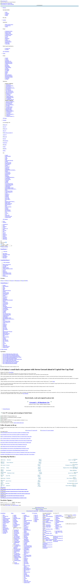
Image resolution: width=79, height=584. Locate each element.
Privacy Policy (8, 505)
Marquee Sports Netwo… (27, 566)
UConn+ (6, 213)
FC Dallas (8, 105)
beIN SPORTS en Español (8, 299)
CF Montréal (8, 98)
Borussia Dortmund (8, 75)
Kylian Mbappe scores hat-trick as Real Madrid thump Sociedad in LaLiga (13, 497)
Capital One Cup (6, 373)
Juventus (6, 68)
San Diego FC (9, 112)
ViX (6, 214)
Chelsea (6, 59)
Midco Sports (7, 202)
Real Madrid (7, 66)
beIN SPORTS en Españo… (10, 169)
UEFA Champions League (8, 268)
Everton (6, 64)
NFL (59, 532)
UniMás (6, 181)
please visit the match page (19, 422)
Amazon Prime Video (9, 184)
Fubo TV (36, 516)
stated (54, 381)
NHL (61, 532)
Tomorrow (7, 13)
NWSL (6, 26)
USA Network (8, 173)
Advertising (57, 518)
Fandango (7, 195)
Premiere (6, 208)
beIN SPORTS (8, 156)
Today (6, 12)
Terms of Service (15, 505)
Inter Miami (16, 531)
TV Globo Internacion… (26, 539)
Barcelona (7, 65)
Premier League (8, 35)
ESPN (6, 158)
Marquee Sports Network (7, 331)
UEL (4, 225)
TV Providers (34, 513)
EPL (4, 231)
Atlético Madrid (8, 67)
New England (16, 533)
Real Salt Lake (8, 108)
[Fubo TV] (2, 280)
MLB (56, 533)
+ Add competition (6, 262)
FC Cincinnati (8, 89)
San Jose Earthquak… (10, 104)
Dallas (15, 552)
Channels (4, 120)
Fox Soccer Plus (8, 162)
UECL (4, 227)
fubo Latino (7, 198)
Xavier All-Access (8, 216)
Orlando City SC (9, 93)
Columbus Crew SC (10, 99)
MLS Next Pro (8, 204)
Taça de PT (5, 237)
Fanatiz (6, 155)
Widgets (56, 517)
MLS (4, 229)
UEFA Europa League (7, 272)
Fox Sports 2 (7, 166)
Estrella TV (7, 194)
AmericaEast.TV (8, 185)
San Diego (16, 558)
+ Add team (5, 251)
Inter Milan (7, 69)
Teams (4, 53)
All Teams (5, 118)
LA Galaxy (8, 113)
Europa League (8, 32)
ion (5, 200)
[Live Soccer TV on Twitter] (48, 545)
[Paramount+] (17, 280)
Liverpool (7, 60)
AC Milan (7, 70)
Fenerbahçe (15, 525)
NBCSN (6, 175)
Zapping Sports (8, 217)
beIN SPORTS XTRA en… (26, 553)
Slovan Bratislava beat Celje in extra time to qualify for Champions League (13, 489)
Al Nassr (6, 79)
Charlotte (15, 534)
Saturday (6, 14)
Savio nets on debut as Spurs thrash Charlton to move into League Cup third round (15, 493)
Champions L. (5, 224)
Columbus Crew (18, 545)
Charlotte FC (8, 88)
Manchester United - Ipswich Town (47, 525)
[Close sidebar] (0, 365)
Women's (4, 222)
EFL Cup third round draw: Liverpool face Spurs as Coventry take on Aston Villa (14, 491)
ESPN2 (6, 161)
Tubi (6, 212)
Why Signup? (18, 502)
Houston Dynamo (9, 102)
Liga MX (7, 49)
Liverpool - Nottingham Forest (46, 519)
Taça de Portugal (8, 41)
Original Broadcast (6, 408)
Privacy (56, 519)
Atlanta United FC (9, 96)
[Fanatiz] (22, 280)
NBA (56, 532)
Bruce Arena (33, 373)
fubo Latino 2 (7, 199)
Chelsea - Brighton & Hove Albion (48, 521)
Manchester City (8, 61)
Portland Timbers (9, 109)
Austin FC (8, 115)
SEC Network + (8, 210)
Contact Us (57, 528)
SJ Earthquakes (17, 551)
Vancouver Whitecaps (15, 547)
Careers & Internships (59, 521)
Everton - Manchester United (46, 538)
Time (7, 244)
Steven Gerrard (23, 373)
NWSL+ (6, 207)
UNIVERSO (7, 178)
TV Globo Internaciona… (10, 177)
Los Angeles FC (9, 103)
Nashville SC (8, 84)
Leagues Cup (7, 48)
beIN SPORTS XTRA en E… (10, 188)
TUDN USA (7, 172)
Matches (4, 7)
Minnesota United (18, 557)
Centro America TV (9, 192)
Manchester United (8, 62)
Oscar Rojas (11, 372)
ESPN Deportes (8, 163)
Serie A (6, 37)
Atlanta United (17, 541)
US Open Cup (7, 25)
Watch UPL (7, 215)
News (4, 221)
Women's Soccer (58, 515)
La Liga (6, 36)
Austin (15, 562)
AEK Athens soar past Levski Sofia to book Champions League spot (12, 495)
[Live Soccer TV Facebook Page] (48, 543)
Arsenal (6, 58)
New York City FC (9, 90)
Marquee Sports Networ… (10, 201)
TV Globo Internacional (7, 307)
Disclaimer (57, 520)
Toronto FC (8, 94)
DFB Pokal (7, 42)
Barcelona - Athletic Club (46, 515)
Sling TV (36, 515)
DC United (8, 95)
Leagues (4, 19)
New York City (17, 536)
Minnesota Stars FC (10, 110)
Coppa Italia (7, 43)
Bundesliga (7, 38)
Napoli (6, 71)
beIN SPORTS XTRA (9, 187)
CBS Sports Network (9, 160)
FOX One (7, 197)
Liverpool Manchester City (39, 402)
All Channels (5, 219)
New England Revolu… (10, 87)
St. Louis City (16, 553)
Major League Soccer (9, 24)
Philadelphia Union (10, 97)
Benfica (6, 72)
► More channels (3, 349)
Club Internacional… (10, 85)
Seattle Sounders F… (10, 114)
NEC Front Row (8, 206)
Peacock (6, 182)
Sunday (6, 15)
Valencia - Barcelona (49, 539)
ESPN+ (6, 165)
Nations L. (5, 226)
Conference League (8, 34)
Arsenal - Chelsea (48, 540)
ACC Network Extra (9, 183)
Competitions (3, 260)
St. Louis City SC (9, 106)
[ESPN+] (26, 280)
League (3, 244)
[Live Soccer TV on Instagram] (48, 547)
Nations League (8, 33)
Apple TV (7, 167)
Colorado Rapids (9, 107)
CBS (6, 157)
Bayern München (8, 74)
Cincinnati (16, 535)
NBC (6, 159)
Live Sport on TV (58, 530)
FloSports (7, 196)
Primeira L (5, 236)
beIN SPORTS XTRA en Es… (8, 318)
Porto (6, 73)
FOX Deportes (8, 179)
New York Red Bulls (10, 92)
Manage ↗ (5, 249)
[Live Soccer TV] (3, 0)
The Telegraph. (25, 393)
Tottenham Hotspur (8, 63)
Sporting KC (17, 563)
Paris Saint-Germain (9, 76)
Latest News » (3, 487)
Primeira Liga (7, 40)
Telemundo (7, 176)
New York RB (16, 537)
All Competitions (6, 51)
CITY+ (6, 193)
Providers (57, 522)
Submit (13, 502)
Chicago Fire (8, 86)
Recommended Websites (58, 525)
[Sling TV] (7, 280)
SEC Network (7, 209)
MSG (6, 205)
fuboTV (6, 170)
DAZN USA (7, 174)
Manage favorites (4, 246)
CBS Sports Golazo (8, 190)
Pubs (56, 523)
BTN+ (6, 189)
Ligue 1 (6, 39)
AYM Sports (7, 186)
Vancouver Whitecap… (10, 101)
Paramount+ (7, 168)
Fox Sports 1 (7, 164)
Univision (7, 180)
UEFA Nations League (7, 273)
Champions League (8, 31)
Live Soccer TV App (59, 516)
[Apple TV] (12, 280)
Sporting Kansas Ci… (10, 116)
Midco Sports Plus (8, 203)
